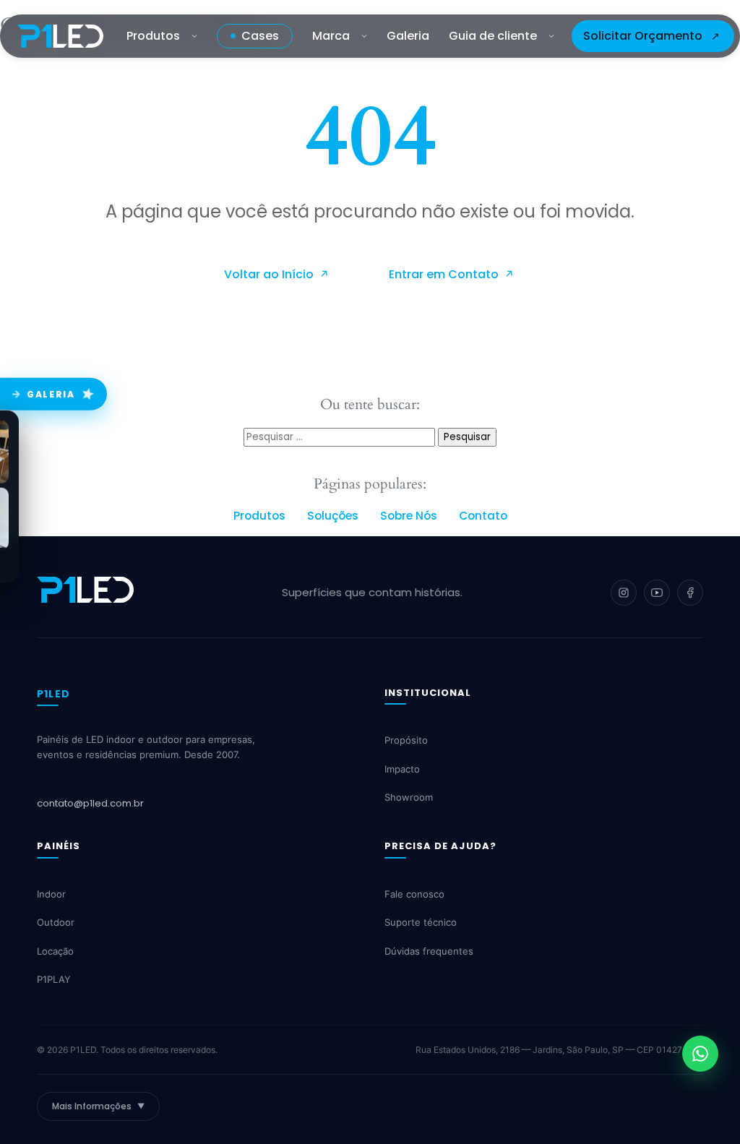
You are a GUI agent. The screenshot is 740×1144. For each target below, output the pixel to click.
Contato (483, 515)
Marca (331, 35)
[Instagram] (624, 593)
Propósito (406, 740)
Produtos (153, 35)
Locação (55, 951)
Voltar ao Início (270, 274)
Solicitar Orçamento (642, 35)
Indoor (51, 894)
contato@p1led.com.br (90, 803)
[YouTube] (657, 593)
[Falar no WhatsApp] (700, 1054)
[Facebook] (690, 593)
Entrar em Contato (445, 274)
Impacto (402, 769)
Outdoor (55, 922)
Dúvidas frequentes (428, 951)
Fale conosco (414, 894)
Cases (260, 35)
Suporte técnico (420, 922)
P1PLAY (54, 979)
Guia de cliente (493, 35)
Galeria (408, 35)
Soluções (332, 515)
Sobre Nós (408, 515)
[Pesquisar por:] (341, 436)
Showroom (408, 797)
